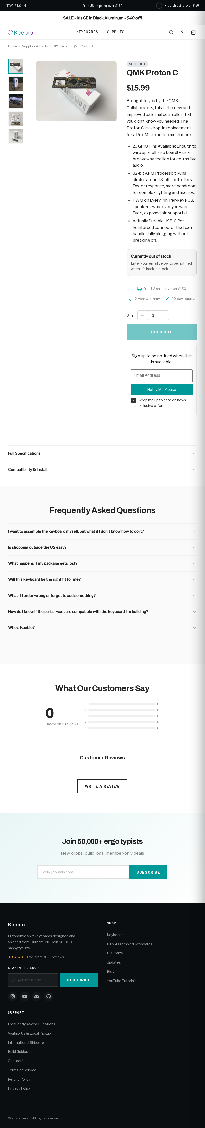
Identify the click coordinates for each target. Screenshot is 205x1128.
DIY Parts (60, 46)
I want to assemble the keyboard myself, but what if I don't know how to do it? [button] (76, 531)
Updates (114, 962)
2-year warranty (147, 299)
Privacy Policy (19, 1088)
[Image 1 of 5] (15, 66)
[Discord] (37, 996)
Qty (130, 315)
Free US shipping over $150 (165, 289)
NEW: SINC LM (16, 6)
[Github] (49, 996)
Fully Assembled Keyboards (129, 944)
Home (12, 46)
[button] (102, 453)
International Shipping (26, 1042)
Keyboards (87, 32)
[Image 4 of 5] (15, 118)
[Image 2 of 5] (15, 83)
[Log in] (182, 32)
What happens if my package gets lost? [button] (43, 563)
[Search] (171, 32)
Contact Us (17, 1061)
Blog (111, 971)
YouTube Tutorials (122, 981)
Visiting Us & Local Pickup (29, 1033)
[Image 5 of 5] (15, 136)
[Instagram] (13, 996)
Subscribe (148, 872)
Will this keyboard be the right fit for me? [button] (44, 579)
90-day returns (183, 299)
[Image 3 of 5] (15, 101)
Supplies (115, 32)
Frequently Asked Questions (32, 1024)
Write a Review (102, 786)
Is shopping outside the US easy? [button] (37, 547)
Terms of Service (22, 1070)
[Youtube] (25, 996)
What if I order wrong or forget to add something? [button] (52, 595)
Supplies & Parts (35, 46)
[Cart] (193, 32)
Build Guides (18, 1051)
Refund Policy (19, 1079)
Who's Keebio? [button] (21, 627)
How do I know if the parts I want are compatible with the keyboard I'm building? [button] (78, 611)
